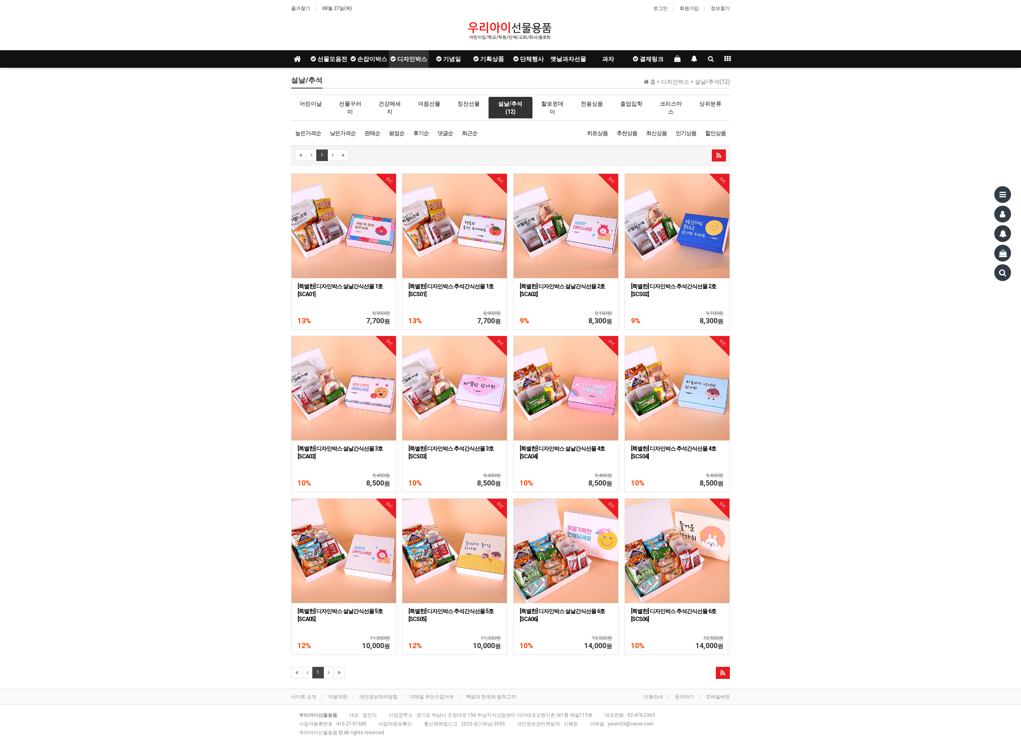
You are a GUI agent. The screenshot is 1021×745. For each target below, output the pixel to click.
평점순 (396, 133)
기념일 (451, 59)
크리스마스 (671, 107)
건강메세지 (389, 107)
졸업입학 (631, 103)
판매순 (372, 133)
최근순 (469, 133)
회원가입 (689, 8)
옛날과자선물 (568, 59)
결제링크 (651, 59)
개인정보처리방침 (378, 697)
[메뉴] (1002, 194)
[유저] (1002, 214)
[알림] (1002, 233)
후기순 (421, 133)
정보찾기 (720, 8)
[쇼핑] (1002, 253)
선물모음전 (331, 59)
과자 (608, 59)
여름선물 (429, 103)
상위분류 (710, 103)
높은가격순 (308, 133)
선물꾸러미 (350, 107)
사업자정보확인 (395, 724)
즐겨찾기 (300, 8)
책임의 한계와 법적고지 (491, 697)
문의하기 (684, 697)
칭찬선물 (468, 103)
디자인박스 (411, 59)
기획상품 (491, 59)
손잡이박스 (371, 59)
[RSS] (719, 155)
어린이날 (311, 103)
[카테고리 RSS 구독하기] (723, 673)
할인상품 (715, 133)
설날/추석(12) (510, 107)
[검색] (1002, 272)
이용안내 (653, 697)
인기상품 (686, 133)
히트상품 (597, 133)
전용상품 (592, 103)
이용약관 (337, 697)
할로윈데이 (552, 107)
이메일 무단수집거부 (432, 697)
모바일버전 (718, 697)
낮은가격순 (343, 133)
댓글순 (445, 133)
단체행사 (531, 59)
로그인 (660, 8)
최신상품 (656, 133)
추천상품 (627, 133)
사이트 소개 (303, 697)
